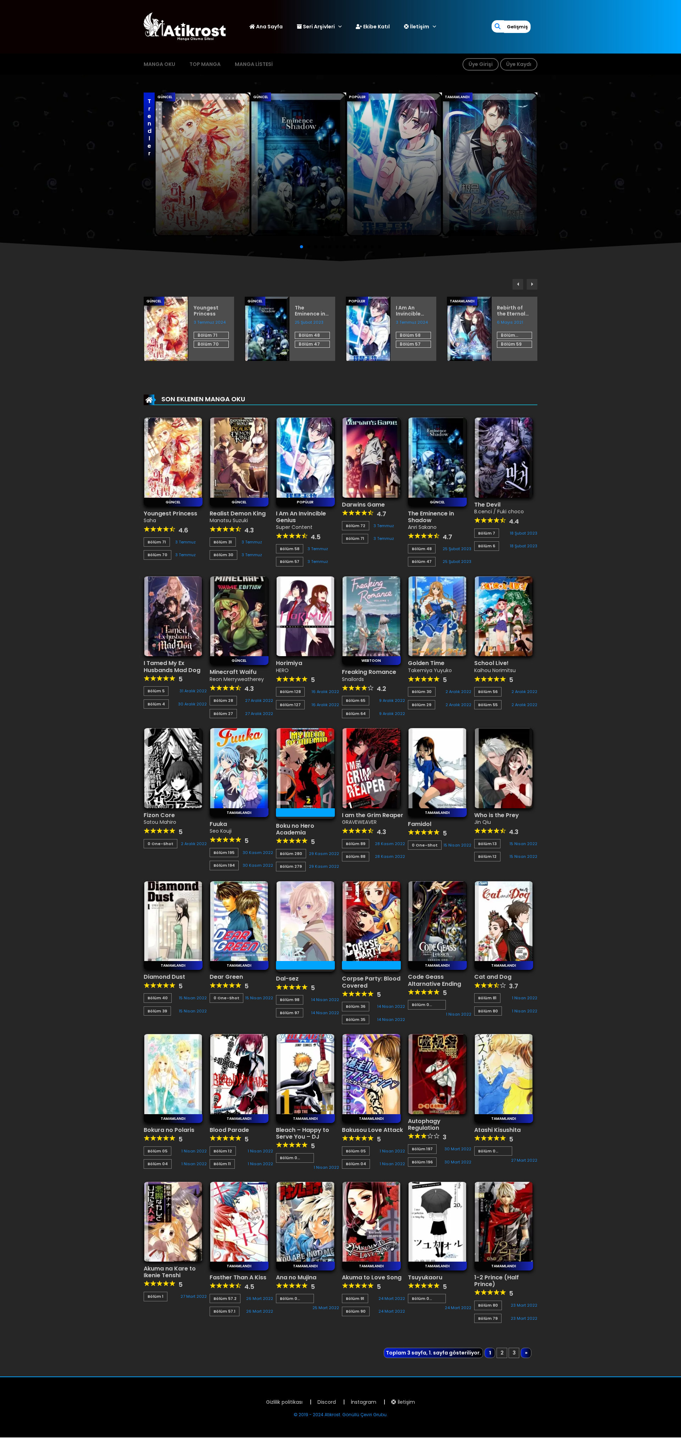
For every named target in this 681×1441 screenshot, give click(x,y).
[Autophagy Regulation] (437, 1073)
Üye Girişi (481, 64)
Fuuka (218, 824)
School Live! (491, 663)
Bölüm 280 (291, 853)
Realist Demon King (238, 513)
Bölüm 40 (158, 998)
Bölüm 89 (355, 844)
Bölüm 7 (486, 533)
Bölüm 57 (410, 344)
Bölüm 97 (289, 1013)
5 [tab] (329, 247)
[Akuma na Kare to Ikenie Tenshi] (173, 1221)
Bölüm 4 (156, 704)
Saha (150, 520)
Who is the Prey (496, 815)
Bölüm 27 (223, 713)
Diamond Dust (164, 977)
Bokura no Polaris (169, 1130)
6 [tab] (336, 247)
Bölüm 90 (356, 1311)
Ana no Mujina (296, 1277)
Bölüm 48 (309, 335)
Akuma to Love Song (372, 1277)
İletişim (419, 26)
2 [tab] (308, 247)
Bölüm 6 (486, 546)
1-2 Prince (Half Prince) (496, 1280)
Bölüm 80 (488, 1011)
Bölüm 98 (289, 999)
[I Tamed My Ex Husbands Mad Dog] (173, 615)
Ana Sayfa (269, 26)
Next (532, 284)
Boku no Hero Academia (295, 829)
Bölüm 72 (355, 526)
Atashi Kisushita (497, 1130)
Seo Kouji (221, 830)
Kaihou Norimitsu (495, 670)
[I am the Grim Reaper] (371, 767)
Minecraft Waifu (233, 672)
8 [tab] (351, 247)
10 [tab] (365, 247)
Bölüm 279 (291, 866)
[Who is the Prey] (503, 767)
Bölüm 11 (222, 1164)
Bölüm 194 (224, 865)
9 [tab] (358, 247)
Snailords (353, 679)
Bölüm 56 (488, 691)
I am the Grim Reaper (372, 815)
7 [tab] (344, 247)
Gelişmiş (517, 26)
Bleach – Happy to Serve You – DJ (302, 1133)
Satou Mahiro (160, 822)
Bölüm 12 (487, 856)
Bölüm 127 (290, 705)
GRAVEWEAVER (359, 822)
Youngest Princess (206, 311)
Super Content (294, 527)
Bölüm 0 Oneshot (421, 1005)
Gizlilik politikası (284, 1402)
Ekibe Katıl (376, 26)
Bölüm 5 (156, 691)
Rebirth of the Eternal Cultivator (511, 311)
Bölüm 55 (488, 705)
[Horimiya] (305, 615)
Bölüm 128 (290, 691)
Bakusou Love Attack (372, 1130)
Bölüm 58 (410, 335)
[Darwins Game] (371, 457)
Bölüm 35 (355, 1019)
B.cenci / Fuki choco (499, 511)
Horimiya (289, 663)
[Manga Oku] (185, 26)
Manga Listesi (254, 64)
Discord (326, 1402)
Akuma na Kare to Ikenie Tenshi (170, 1271)
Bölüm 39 (157, 1011)
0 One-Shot (160, 844)
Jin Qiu (482, 822)
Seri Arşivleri (318, 26)
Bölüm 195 (224, 852)
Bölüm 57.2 (225, 1298)
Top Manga (205, 64)
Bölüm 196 (422, 1162)
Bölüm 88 (355, 856)
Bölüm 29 (421, 705)
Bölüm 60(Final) (511, 335)
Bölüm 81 (487, 998)
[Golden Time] (437, 615)
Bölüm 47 (309, 344)
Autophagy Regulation (424, 1124)
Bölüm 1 (156, 1296)
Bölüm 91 (355, 1298)
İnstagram (363, 1402)
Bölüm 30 (223, 555)
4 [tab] (322, 247)
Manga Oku (159, 64)
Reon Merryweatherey (237, 679)
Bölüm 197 (422, 1149)
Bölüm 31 (223, 542)
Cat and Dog (492, 977)
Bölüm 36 (355, 1006)
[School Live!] (503, 615)
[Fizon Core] (173, 767)
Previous (518, 284)
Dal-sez (287, 978)
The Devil (487, 505)
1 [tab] (301, 247)
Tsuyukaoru (425, 1277)
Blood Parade (229, 1130)
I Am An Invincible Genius (408, 311)
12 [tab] (379, 247)
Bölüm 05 (157, 1151)
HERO (282, 670)
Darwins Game (363, 505)
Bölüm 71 (207, 335)
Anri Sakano (422, 527)
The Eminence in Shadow (310, 311)
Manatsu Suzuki (229, 520)
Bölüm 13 (487, 844)
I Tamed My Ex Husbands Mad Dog (172, 666)
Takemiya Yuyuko (430, 670)
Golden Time (426, 663)
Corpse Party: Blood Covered (371, 981)
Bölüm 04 (158, 1164)
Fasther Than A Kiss (238, 1277)
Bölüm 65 (355, 700)
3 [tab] (315, 247)
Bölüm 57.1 (225, 1311)
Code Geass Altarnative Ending (434, 980)
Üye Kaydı (518, 64)
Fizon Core (159, 815)
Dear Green (226, 977)
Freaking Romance (369, 672)
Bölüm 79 (488, 1318)
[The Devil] (503, 457)
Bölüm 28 (223, 700)
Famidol (419, 824)
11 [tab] (372, 247)
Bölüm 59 (511, 344)
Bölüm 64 (356, 713)
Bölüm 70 (208, 344)
